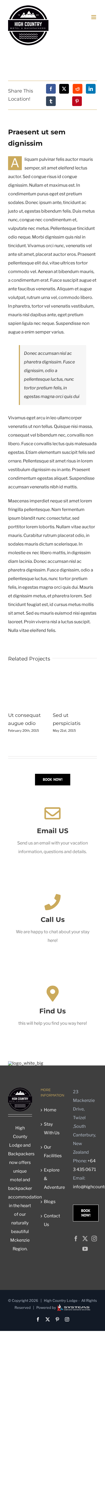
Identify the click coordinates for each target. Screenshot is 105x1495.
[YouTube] (85, 1249)
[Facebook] (51, 89)
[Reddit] (77, 89)
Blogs (49, 1201)
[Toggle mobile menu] (94, 17)
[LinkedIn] (91, 89)
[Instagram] (94, 1238)
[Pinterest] (77, 101)
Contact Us (52, 1220)
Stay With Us (52, 1128)
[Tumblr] (51, 101)
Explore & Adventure (53, 1178)
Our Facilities (53, 1151)
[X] (64, 89)
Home (50, 1109)
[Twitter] (85, 1238)
